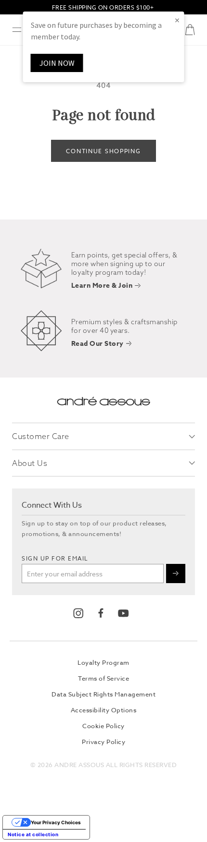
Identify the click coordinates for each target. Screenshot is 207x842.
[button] (16, 29)
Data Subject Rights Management (103, 694)
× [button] (177, 20)
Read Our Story (97, 344)
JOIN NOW (57, 63)
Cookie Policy (103, 725)
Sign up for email (55, 558)
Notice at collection (33, 834)
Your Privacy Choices (56, 822)
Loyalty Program (103, 662)
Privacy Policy (103, 741)
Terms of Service (103, 678)
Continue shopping (103, 151)
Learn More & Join (102, 286)
